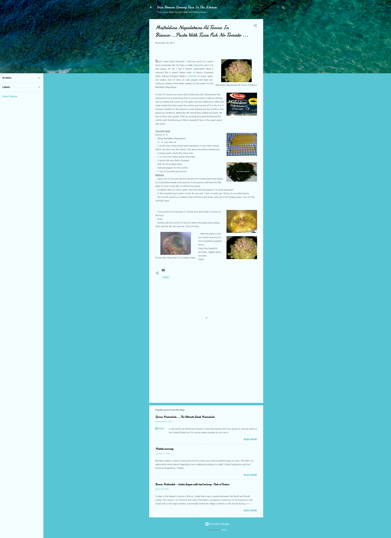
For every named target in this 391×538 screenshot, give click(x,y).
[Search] (283, 8)
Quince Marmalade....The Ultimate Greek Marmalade (184, 417)
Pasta (166, 277)
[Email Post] (163, 271)
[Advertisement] (275, 67)
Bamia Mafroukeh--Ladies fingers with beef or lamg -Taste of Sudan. (192, 484)
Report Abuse (9, 96)
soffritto (192, 76)
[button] (255, 26)
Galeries (224, 530)
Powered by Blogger (219, 524)
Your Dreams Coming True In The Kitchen (186, 7)
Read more (250, 439)
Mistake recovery (164, 449)
